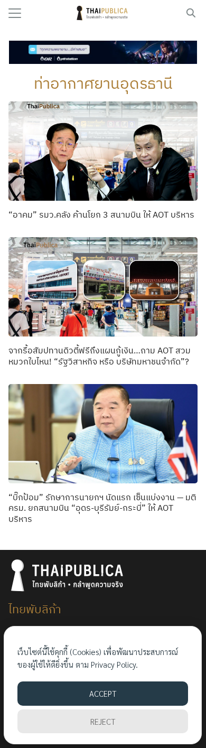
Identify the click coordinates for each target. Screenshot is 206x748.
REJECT (102, 721)
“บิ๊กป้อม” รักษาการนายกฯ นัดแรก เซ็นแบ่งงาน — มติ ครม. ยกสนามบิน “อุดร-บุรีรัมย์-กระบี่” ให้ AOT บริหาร (102, 508)
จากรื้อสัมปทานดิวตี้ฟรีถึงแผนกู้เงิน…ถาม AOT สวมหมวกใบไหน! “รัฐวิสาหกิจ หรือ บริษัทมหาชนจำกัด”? (99, 356)
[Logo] (103, 13)
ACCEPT (102, 693)
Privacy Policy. (114, 664)
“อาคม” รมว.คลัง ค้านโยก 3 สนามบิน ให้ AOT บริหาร (101, 214)
